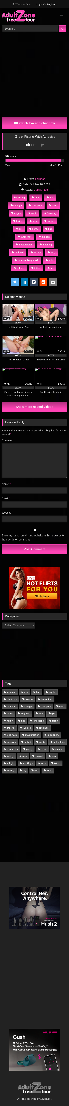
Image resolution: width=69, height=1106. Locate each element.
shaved (39, 756)
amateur (11, 692)
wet (36, 770)
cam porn (37, 205)
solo (51, 260)
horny (35, 228)
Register (51, 4)
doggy (17, 213)
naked (27, 742)
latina (55, 720)
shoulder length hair (28, 260)
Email (6, 498)
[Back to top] (58, 1096)
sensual (59, 749)
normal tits (12, 749)
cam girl (17, 205)
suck (43, 763)
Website (6, 512)
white (49, 770)
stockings (28, 763)
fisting (19, 221)
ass (51, 197)
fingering (51, 213)
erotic (34, 213)
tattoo (37, 268)
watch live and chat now (36, 123)
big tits (52, 692)
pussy (29, 749)
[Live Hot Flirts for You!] (34, 607)
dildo (54, 205)
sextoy (37, 252)
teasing (10, 770)
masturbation (25, 244)
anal (37, 197)
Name (6, 484)
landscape (26, 236)
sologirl (20, 268)
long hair (43, 727)
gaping (50, 221)
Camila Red (41, 189)
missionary (53, 734)
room (43, 749)
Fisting (21, 197)
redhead (19, 252)
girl (20, 228)
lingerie (10, 727)
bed (38, 692)
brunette (11, 706)
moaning (47, 244)
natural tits (58, 742)
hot (50, 228)
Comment (7, 440)
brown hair (46, 699)
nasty (42, 742)
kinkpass (39, 179)
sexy (53, 252)
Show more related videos (34, 407)
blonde (29, 699)
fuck (34, 221)
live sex (46, 236)
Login (39, 4)
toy (52, 268)
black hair (12, 699)
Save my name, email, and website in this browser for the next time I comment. (33, 537)
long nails (12, 734)
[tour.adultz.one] (28, 16)
